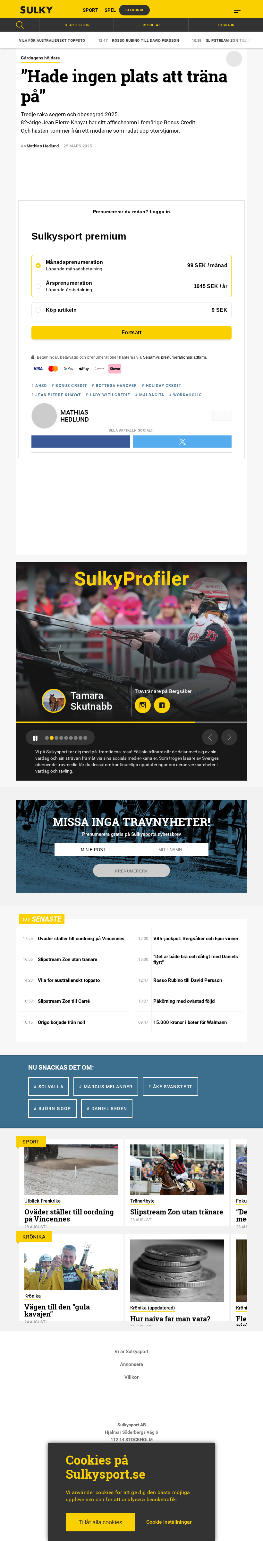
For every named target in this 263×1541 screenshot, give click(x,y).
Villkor (131, 1377)
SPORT (90, 10)
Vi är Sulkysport (131, 1351)
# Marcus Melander (106, 1086)
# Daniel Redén (107, 1108)
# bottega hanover (114, 385)
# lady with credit (108, 395)
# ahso (39, 385)
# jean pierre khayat (56, 395)
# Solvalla (49, 1086)
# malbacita (149, 395)
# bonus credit (69, 385)
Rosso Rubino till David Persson (93, 41)
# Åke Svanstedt (170, 1086)
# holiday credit (161, 385)
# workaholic (185, 395)
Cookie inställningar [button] (169, 1522)
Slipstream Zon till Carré (180, 41)
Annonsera (131, 1364)
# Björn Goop (52, 1108)
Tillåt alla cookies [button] (100, 1522)
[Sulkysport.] (45, 10)
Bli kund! (134, 10)
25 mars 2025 (78, 146)
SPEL (110, 10)
